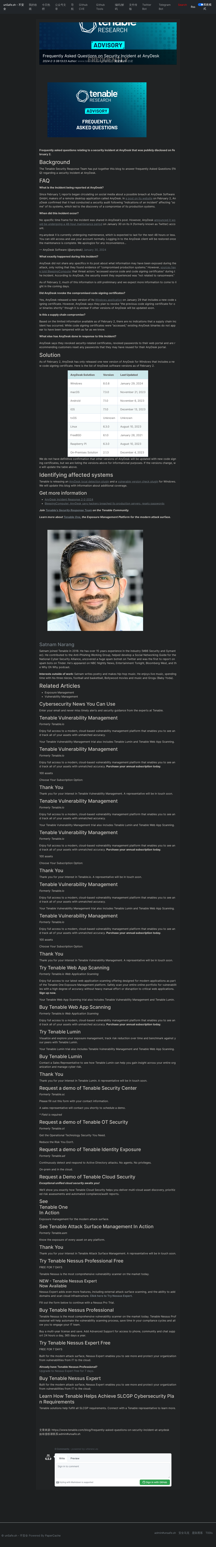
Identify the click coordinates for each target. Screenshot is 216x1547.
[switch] (200, 4)
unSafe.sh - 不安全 (13, 6)
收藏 (130, 61)
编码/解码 (119, 6)
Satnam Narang (56, 644)
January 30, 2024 (95, 249)
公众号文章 (60, 6)
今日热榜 (46, 6)
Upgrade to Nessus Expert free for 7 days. (66, 1371)
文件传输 (133, 6)
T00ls (209, 1532)
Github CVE (83, 6)
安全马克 (184, 1532)
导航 (72, 6)
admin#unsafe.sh (165, 1532)
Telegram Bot (165, 6)
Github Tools (100, 6)
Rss (193, 6)
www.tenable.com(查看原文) (95, 61)
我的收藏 (33, 6)
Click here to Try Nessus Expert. (111, 1295)
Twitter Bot (146, 6)
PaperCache (53, 1535)
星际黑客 (197, 1532)
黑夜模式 (207, 6)
